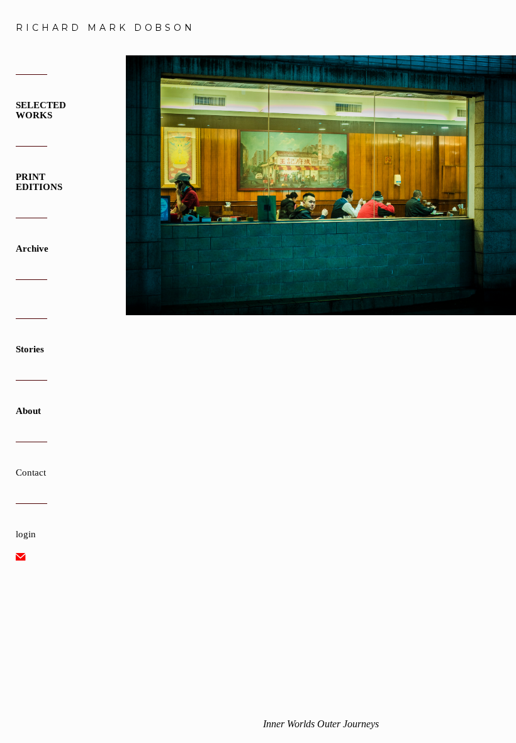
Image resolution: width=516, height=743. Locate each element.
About (28, 411)
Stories (30, 349)
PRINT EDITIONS (39, 182)
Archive (32, 248)
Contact (31, 472)
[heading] (47, 27)
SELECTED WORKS (41, 110)
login (26, 534)
